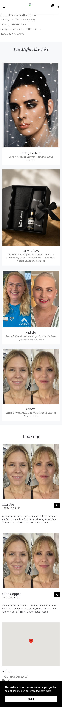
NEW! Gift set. (31, 250)
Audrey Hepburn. (31, 153)
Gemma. (31, 409)
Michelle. (31, 332)
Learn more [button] (45, 691)
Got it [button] (31, 699)
